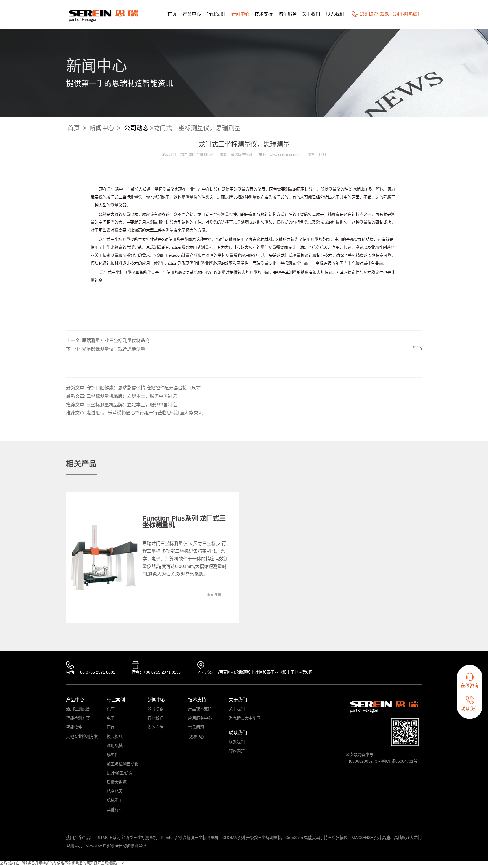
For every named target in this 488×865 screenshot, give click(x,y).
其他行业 (115, 810)
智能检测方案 (78, 718)
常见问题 (196, 727)
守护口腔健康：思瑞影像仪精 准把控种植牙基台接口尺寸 (143, 387)
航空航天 (115, 791)
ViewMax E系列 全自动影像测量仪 (116, 846)
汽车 (111, 709)
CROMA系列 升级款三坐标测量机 (252, 837)
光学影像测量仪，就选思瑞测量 (113, 348)
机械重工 (115, 800)
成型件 (113, 755)
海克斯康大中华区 (244, 718)
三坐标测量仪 (162, 189)
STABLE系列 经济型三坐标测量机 (127, 837)
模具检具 (115, 737)
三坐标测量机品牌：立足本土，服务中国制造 (131, 396)
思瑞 (150, 247)
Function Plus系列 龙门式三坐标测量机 (184, 521)
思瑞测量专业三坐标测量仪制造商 (116, 340)
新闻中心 (240, 13)
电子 (111, 718)
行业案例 (216, 13)
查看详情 (214, 595)
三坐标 (215, 214)
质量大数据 (117, 782)
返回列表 (399, 348)
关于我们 (311, 13)
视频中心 (196, 737)
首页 (172, 13)
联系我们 (335, 13)
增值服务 (288, 13)
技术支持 (263, 13)
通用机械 (115, 746)
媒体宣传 (155, 727)
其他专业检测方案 (82, 737)
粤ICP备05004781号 (399, 761)
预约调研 (237, 751)
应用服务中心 (200, 718)
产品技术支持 (200, 709)
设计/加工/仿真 (120, 773)
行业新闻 (155, 718)
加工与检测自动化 (122, 764)
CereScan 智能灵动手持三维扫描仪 (316, 837)
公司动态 (136, 128)
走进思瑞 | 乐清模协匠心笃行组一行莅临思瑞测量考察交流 (144, 412)
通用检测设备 (78, 709)
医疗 (111, 727)
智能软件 (74, 727)
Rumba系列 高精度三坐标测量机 (189, 837)
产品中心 (192, 13)
